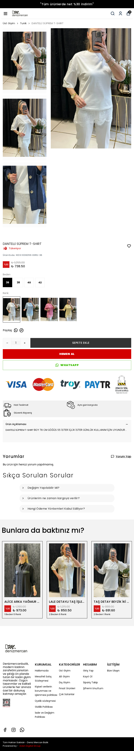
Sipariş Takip (90, 682)
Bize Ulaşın (113, 670)
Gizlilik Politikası (44, 707)
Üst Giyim (9, 23)
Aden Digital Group (30, 746)
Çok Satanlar (67, 694)
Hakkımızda (42, 670)
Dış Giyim (64, 682)
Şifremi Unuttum (93, 688)
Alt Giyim (64, 676)
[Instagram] (13, 730)
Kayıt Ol (87, 676)
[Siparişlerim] (120, 13)
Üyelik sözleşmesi (45, 701)
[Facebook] (5, 730)
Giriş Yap (88, 670)
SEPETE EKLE (81, 343)
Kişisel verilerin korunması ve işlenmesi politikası (46, 691)
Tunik (23, 23)
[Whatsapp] (22, 730)
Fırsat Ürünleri (67, 688)
